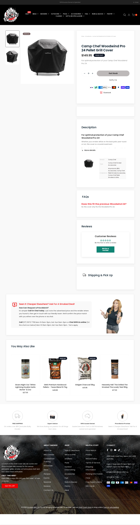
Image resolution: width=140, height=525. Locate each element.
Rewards (47, 482)
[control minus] (83, 73)
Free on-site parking (111, 507)
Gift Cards (90, 486)
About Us (47, 450)
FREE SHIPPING (17, 423)
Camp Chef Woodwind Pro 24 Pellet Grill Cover (104, 36)
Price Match (91, 450)
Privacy (89, 454)
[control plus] (93, 73)
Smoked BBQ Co (33, 507)
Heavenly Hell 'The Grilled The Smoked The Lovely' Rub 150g (115, 386)
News (46, 469)
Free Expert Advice (94, 482)
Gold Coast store (85, 507)
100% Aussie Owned (87, 423)
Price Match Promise (122, 423)
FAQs (88, 478)
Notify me (113, 80)
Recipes (47, 474)
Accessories (70, 474)
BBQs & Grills (70, 454)
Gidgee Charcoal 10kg (85, 385)
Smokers (68, 458)
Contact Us (48, 490)
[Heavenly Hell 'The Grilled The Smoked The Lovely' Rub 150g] (115, 370)
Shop (82, 36)
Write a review (105, 249)
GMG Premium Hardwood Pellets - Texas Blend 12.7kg (55, 386)
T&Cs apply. (73, 325)
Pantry (67, 486)
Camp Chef (112, 160)
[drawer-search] (124, 15)
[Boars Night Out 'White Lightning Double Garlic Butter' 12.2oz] (25, 370)
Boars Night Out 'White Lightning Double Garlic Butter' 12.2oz (25, 387)
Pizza (67, 462)
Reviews (47, 486)
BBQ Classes (49, 454)
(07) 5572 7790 (29, 322)
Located (5, 464)
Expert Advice (53, 423)
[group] (12, 39)
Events (46, 478)
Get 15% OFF (10, 486)
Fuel (66, 478)
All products (88, 36)
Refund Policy (91, 458)
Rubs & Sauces (71, 482)
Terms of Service (93, 462)
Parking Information (94, 474)
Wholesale (48, 465)
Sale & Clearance (72, 450)
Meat (67, 490)
